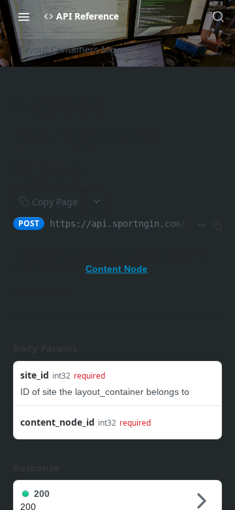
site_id (34, 375)
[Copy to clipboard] (217, 225)
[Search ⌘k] (218, 16)
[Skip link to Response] (4, 467)
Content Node (117, 269)
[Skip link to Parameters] (10, 292)
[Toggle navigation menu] (23, 16)
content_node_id (57, 422)
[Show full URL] (202, 225)
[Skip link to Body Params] (4, 348)
